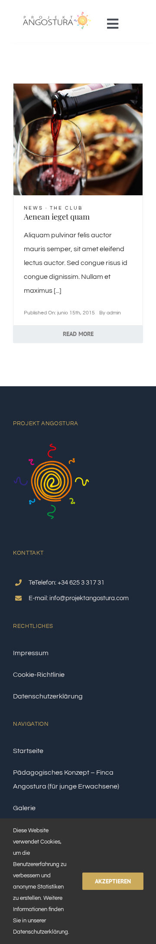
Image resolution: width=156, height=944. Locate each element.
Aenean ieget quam (57, 216)
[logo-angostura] (57, 9)
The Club (66, 208)
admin (114, 313)
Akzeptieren (113, 881)
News (33, 208)
